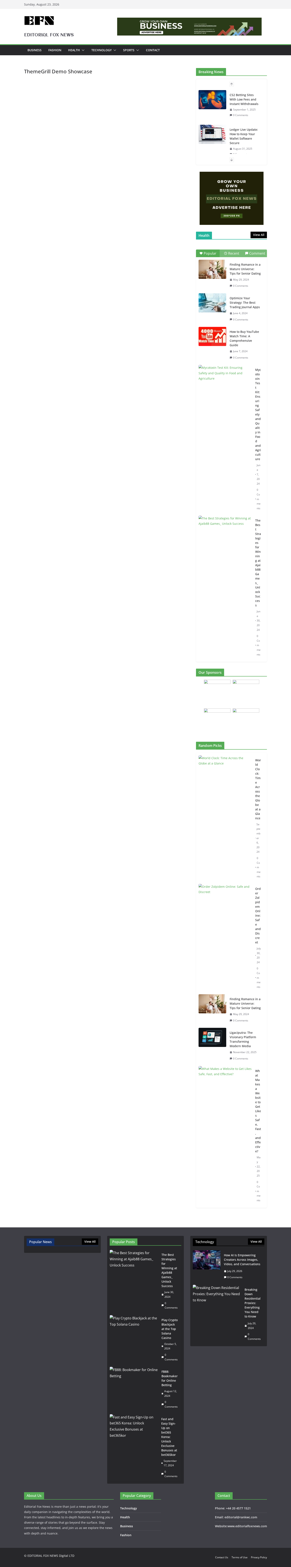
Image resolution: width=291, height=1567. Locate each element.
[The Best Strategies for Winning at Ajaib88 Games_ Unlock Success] (225, 534)
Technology (101, 50)
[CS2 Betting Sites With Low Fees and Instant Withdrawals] (212, 99)
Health (74, 50)
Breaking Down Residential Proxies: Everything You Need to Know (253, 1303)
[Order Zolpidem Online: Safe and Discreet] (225, 938)
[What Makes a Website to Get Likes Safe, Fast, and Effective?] (225, 1135)
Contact (153, 50)
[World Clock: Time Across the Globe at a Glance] (225, 818)
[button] (82, 50)
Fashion (54, 50)
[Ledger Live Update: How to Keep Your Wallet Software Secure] (212, 134)
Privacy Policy (259, 1557)
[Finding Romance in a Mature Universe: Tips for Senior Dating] (212, 269)
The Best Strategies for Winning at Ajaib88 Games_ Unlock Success (258, 562)
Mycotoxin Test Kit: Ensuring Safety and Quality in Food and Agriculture (258, 414)
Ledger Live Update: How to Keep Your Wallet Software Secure (244, 136)
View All (258, 235)
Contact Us (221, 1557)
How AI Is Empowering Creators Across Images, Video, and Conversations (242, 1259)
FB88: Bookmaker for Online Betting (169, 1378)
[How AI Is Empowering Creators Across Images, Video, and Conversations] (206, 1266)
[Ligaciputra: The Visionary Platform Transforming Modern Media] (212, 1045)
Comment (257, 253)
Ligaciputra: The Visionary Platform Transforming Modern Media (243, 1039)
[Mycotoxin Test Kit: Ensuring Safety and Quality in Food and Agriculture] (225, 383)
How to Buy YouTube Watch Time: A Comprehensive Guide (244, 338)
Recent (233, 253)
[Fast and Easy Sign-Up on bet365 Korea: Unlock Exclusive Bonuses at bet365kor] (134, 1447)
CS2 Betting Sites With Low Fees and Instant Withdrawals (244, 99)
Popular (210, 253)
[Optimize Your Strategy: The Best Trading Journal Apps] (212, 302)
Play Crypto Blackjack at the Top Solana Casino (169, 1329)
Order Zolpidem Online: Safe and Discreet (258, 915)
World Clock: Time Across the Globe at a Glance (258, 789)
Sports (128, 50)
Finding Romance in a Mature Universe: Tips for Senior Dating (245, 268)
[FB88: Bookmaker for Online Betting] (134, 1389)
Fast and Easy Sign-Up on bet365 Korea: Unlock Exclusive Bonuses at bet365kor (169, 1437)
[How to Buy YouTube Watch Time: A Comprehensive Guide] (212, 336)
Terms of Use (240, 1557)
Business (34, 50)
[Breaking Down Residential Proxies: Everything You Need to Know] (217, 1314)
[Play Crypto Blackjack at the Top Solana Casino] (134, 1339)
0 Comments (240, 115)
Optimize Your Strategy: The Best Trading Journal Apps (245, 302)
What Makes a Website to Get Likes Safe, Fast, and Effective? (258, 1111)
